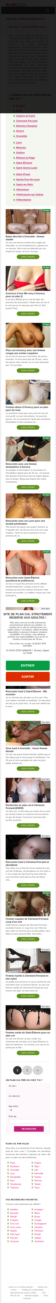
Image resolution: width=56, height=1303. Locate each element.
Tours (37, 1187)
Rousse (14, 1238)
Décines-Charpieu (26, 126)
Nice (12, 1180)
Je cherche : (15, 1096)
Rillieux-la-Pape (25, 157)
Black (37, 1213)
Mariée (13, 1230)
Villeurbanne (23, 199)
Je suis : (13, 1086)
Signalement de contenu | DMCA (23, 1293)
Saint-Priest (22, 174)
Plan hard (14, 1234)
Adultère (14, 1209)
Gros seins (15, 1227)
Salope (37, 1238)
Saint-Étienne (23, 162)
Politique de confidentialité (32, 1290)
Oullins (20, 152)
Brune (37, 1216)
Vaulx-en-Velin (24, 184)
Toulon (37, 1184)
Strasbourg (15, 1184)
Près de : (13, 1116)
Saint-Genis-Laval (26, 167)
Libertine (38, 1227)
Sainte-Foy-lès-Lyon (27, 179)
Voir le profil (28, 257)
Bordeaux (15, 1166)
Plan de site (15, 1296)
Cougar (38, 1220)
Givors (19, 131)
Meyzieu (20, 147)
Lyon (18, 142)
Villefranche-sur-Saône (29, 194)
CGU (44, 1293)
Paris (12, 1163)
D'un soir (14, 1223)
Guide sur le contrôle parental (21, 1287)
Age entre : (14, 1106)
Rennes (38, 1180)
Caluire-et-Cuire (25, 115)
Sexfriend (39, 1241)
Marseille (38, 1173)
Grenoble (21, 136)
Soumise (14, 1241)
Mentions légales (32, 1296)
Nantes (37, 1177)
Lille (36, 1170)
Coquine (14, 1220)
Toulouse (14, 1187)
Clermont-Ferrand (26, 120)
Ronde (37, 1234)
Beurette (14, 1213)
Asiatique (38, 1209)
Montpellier (15, 1177)
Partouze (38, 1230)
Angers (37, 1163)
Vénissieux (22, 189)
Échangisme (40, 1223)
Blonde (13, 1216)
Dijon (36, 1166)
